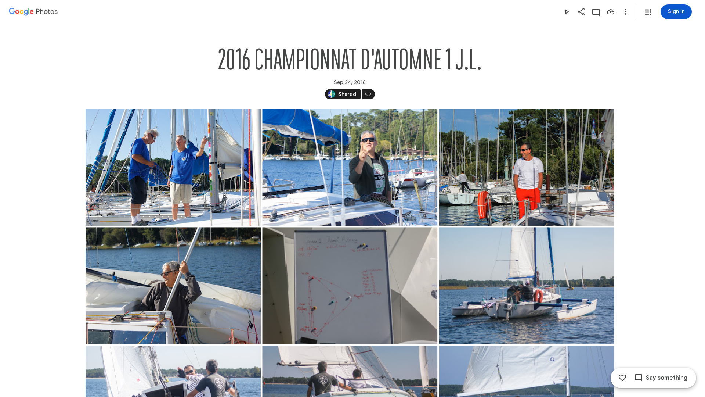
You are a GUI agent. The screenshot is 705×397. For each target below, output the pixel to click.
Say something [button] (666, 378)
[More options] (625, 11)
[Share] (581, 11)
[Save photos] (610, 11)
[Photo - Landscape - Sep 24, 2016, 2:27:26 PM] (526, 285)
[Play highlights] (566, 12)
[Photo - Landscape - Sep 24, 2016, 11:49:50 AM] (526, 167)
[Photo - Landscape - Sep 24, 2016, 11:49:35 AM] (349, 167)
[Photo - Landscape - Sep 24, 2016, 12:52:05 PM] (349, 285)
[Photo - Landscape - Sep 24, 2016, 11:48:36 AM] (173, 167)
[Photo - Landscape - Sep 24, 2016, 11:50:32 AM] (173, 285)
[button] (648, 12)
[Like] (622, 378)
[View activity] (596, 11)
